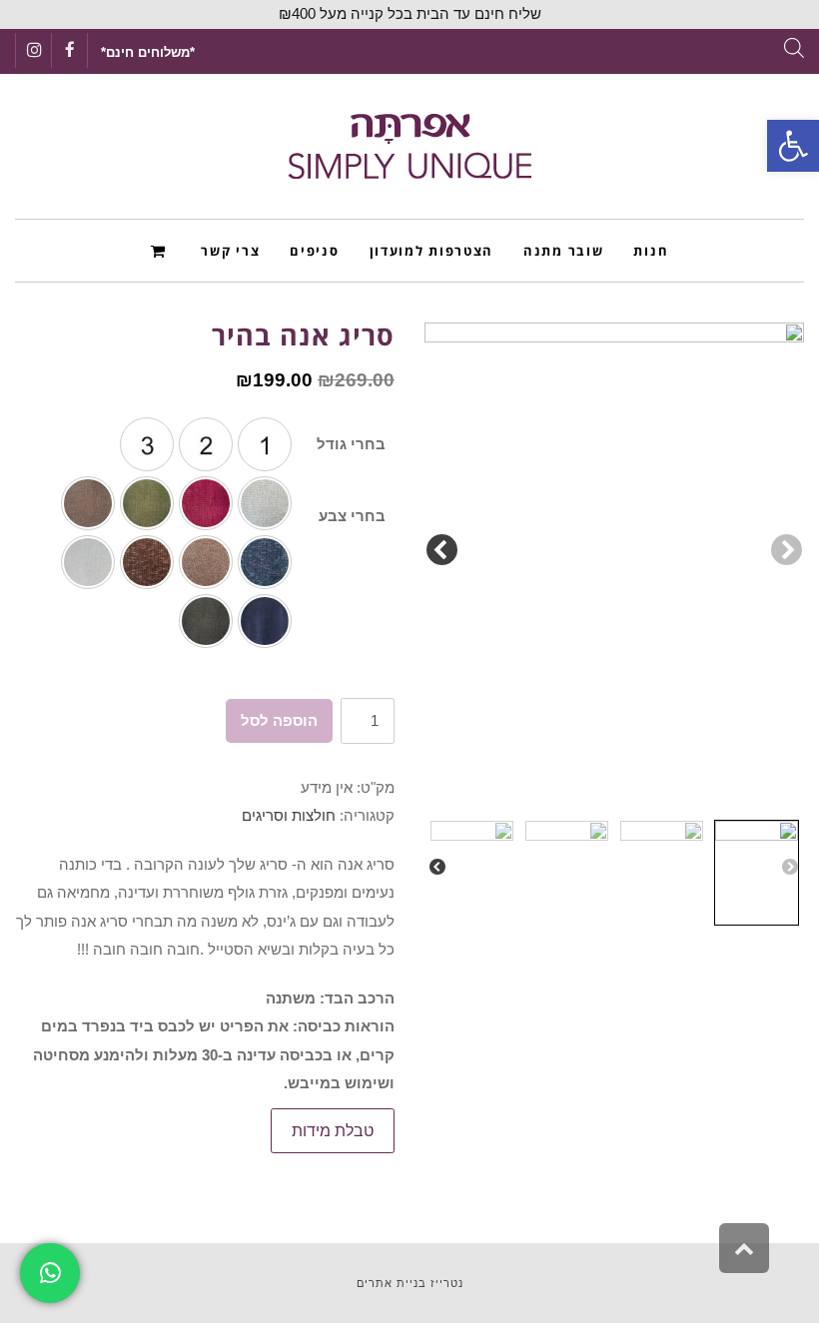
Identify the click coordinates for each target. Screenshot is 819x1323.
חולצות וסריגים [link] (289, 815)
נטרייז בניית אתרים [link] (410, 1283)
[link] (793, 146)
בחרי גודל (351, 443)
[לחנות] (161, 250)
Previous (786, 550)
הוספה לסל (279, 720)
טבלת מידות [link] (333, 1130)
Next (441, 550)
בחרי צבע (352, 515)
